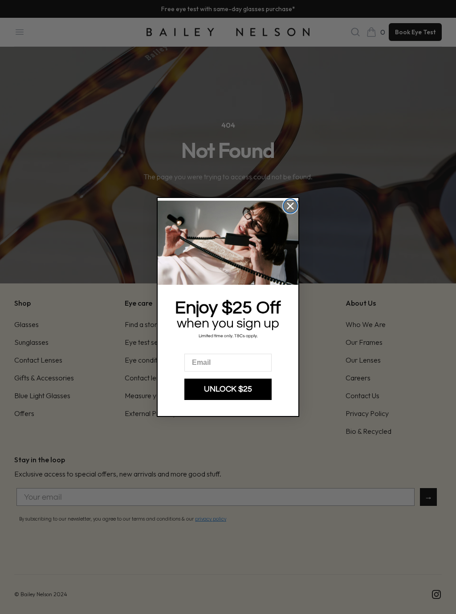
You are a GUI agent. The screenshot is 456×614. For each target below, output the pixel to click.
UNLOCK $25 (228, 389)
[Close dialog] (290, 206)
